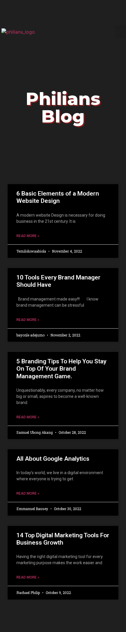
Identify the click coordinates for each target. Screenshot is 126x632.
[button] (120, 31)
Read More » (27, 236)
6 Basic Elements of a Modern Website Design (57, 197)
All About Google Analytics (52, 458)
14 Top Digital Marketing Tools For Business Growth (62, 539)
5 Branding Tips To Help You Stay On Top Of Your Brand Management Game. (61, 368)
